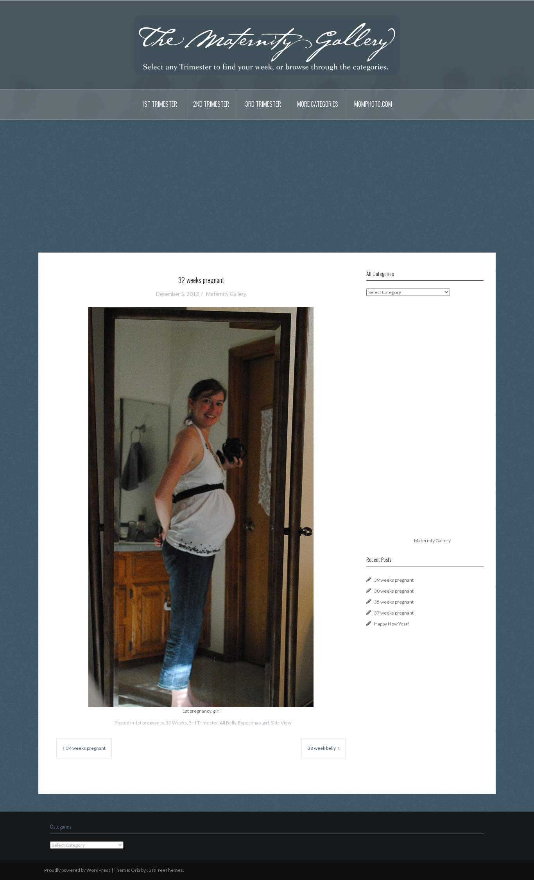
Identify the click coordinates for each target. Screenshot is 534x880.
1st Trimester (159, 104)
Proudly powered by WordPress (77, 870)
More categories (317, 104)
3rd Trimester (263, 104)
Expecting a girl (253, 723)
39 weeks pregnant (394, 580)
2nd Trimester (211, 104)
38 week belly (322, 748)
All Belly (228, 723)
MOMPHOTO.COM (373, 104)
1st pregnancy (149, 723)
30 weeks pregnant (394, 591)
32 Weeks (176, 723)
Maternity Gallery (226, 294)
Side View (281, 723)
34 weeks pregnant (86, 748)
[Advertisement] (267, 180)
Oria (135, 870)
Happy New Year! (392, 624)
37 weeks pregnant (394, 613)
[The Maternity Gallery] (267, 44)
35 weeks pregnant (394, 602)
